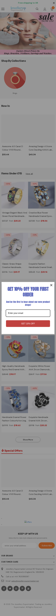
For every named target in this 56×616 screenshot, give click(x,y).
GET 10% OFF (28, 323)
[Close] (51, 285)
